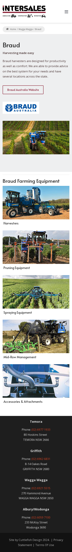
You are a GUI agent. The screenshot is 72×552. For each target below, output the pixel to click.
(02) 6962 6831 (40, 459)
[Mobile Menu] (66, 11)
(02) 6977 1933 (40, 430)
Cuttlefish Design (30, 540)
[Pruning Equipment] (36, 247)
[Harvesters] (36, 202)
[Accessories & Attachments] (36, 381)
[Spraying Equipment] (36, 292)
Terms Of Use (44, 545)
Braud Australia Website (23, 90)
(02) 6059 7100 (40, 517)
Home (12, 29)
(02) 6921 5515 (40, 488)
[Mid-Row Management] (36, 336)
